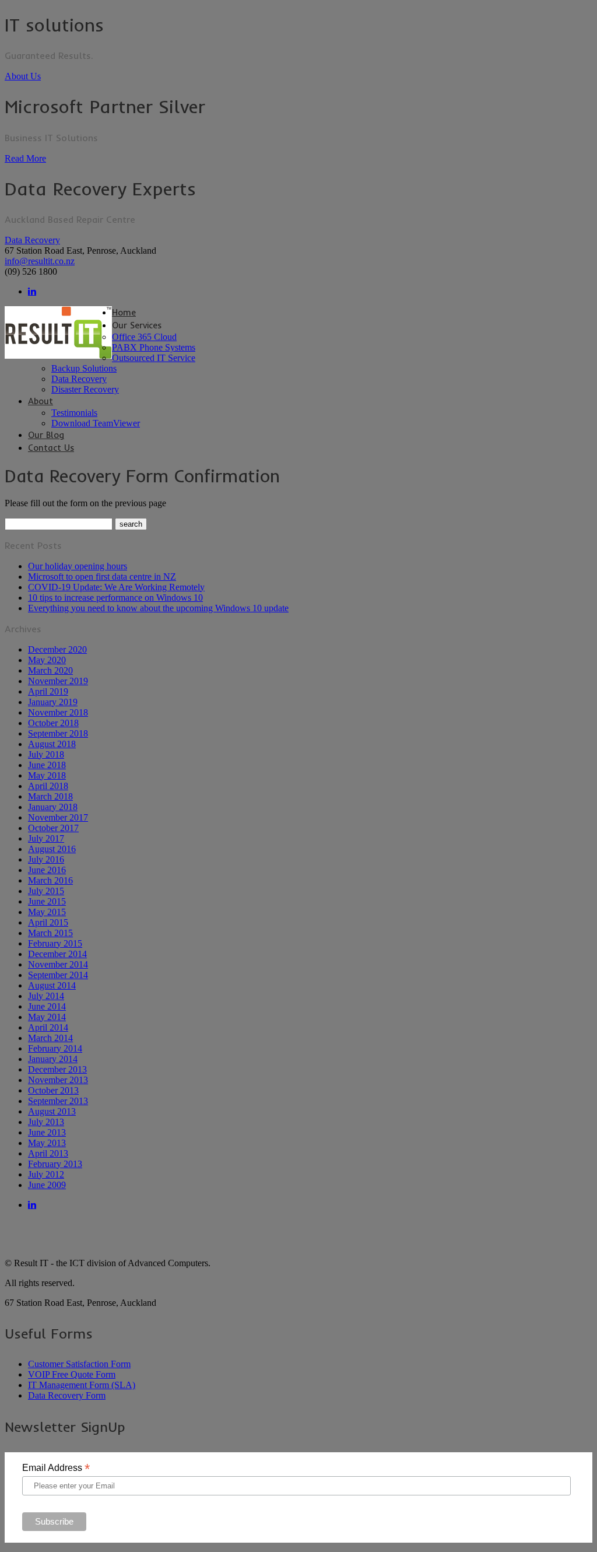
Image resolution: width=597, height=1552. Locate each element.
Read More (25, 158)
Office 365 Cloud (144, 337)
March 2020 (50, 670)
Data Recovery (32, 240)
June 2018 (47, 765)
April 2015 (48, 922)
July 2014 (46, 996)
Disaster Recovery (85, 389)
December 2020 (57, 649)
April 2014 (48, 1027)
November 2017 (58, 817)
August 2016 (52, 849)
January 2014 (53, 1059)
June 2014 (47, 1006)
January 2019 (53, 702)
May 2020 (47, 660)
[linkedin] (32, 291)
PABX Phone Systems (153, 347)
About (40, 401)
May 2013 (47, 1143)
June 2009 (47, 1185)
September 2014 (58, 975)
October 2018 (53, 723)
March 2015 (50, 933)
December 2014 (57, 954)
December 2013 (57, 1069)
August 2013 (52, 1111)
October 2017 (53, 828)
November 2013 (58, 1080)
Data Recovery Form (67, 1395)
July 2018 (46, 754)
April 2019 (48, 691)
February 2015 (55, 943)
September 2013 (58, 1101)
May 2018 (47, 775)
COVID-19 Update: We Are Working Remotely (116, 587)
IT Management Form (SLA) (81, 1385)
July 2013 (46, 1122)
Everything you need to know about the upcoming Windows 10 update (158, 608)
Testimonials (74, 413)
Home (124, 312)
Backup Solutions (84, 368)
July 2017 (46, 838)
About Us (23, 76)
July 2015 (46, 891)
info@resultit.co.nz (40, 261)
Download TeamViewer (95, 423)
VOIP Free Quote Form (71, 1374)
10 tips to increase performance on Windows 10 (115, 597)
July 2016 (46, 859)
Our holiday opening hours (77, 566)
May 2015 (47, 912)
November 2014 (58, 964)
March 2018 (50, 796)
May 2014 (47, 1017)
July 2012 (46, 1174)
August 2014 (52, 985)
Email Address (56, 1467)
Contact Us (51, 447)
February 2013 (55, 1164)
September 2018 (58, 733)
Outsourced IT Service (153, 358)
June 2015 (47, 901)
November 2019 (58, 681)
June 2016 (47, 870)
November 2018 (58, 712)
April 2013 (48, 1153)
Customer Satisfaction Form (79, 1364)
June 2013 (47, 1132)
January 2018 (53, 807)
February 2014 (55, 1048)
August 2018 (52, 744)
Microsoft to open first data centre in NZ (102, 576)
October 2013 (53, 1090)
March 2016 (50, 880)
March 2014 (50, 1038)
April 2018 (48, 786)
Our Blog (46, 434)
